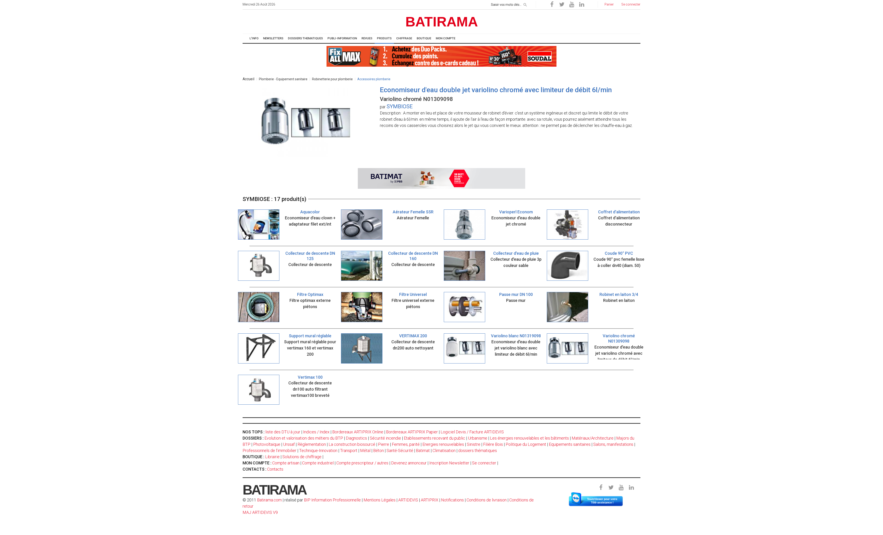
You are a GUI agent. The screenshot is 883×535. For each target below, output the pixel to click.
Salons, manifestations (613, 444)
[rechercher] (525, 3)
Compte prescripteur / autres (362, 463)
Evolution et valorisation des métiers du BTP (303, 438)
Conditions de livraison (487, 500)
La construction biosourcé (352, 444)
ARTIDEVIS (408, 500)
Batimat (423, 450)
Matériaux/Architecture (593, 438)
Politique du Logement (526, 444)
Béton (378, 450)
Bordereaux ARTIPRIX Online (357, 431)
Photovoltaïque (266, 444)
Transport (348, 450)
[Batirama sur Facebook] (551, 4)
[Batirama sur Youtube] (571, 4)
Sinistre (473, 444)
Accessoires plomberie (373, 79)
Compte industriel (318, 463)
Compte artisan (285, 463)
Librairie (272, 456)
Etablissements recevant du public (434, 438)
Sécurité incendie (385, 438)
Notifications (453, 500)
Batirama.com (269, 500)
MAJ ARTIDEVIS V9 (260, 512)
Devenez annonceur (409, 463)
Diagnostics (356, 438)
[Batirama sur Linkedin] (581, 4)
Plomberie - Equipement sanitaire (283, 79)
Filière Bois (493, 444)
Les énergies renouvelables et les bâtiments (529, 438)
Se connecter (484, 463)
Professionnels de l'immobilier (269, 450)
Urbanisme (477, 438)
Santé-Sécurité (400, 450)
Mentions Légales (380, 500)
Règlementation (312, 444)
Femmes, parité (406, 444)
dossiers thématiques (477, 450)
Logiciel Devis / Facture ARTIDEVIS (472, 431)
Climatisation (444, 450)
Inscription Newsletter (449, 463)
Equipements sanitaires (570, 444)
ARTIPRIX (429, 500)
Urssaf (289, 444)
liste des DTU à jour (282, 431)
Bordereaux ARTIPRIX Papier (412, 431)
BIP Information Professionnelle (332, 500)
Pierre (383, 444)
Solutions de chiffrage (301, 456)
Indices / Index (316, 431)
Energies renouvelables (443, 444)
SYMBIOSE (400, 106)
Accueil (248, 79)
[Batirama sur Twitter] (561, 4)
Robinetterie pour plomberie (332, 79)
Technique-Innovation (318, 450)
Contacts (275, 469)
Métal (365, 450)
